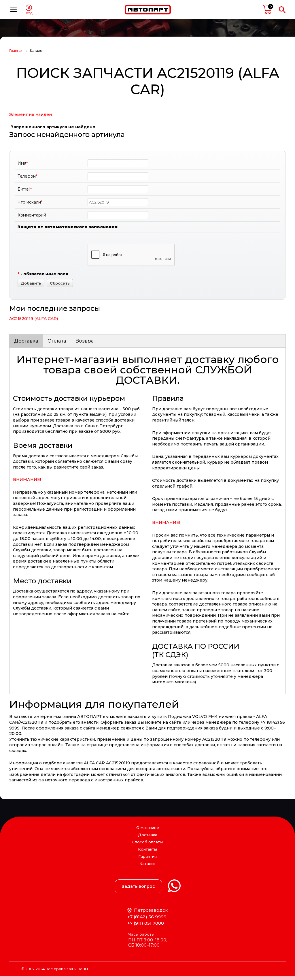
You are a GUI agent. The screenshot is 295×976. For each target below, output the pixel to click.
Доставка (26, 341)
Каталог (147, 864)
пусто (267, 9)
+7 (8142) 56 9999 (147, 916)
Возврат (85, 341)
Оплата (57, 341)
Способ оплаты (147, 842)
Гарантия (147, 856)
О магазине (147, 827)
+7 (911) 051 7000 (145, 923)
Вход (29, 13)
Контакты (147, 849)
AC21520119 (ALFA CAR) (33, 318)
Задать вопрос (138, 886)
